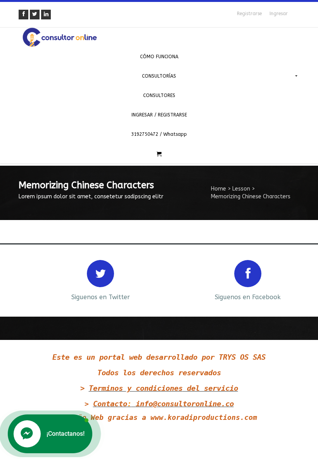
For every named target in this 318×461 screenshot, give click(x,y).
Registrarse (249, 13)
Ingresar (279, 13)
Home (218, 188)
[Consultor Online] (159, 37)
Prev (23, 279)
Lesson (241, 188)
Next (294, 279)
